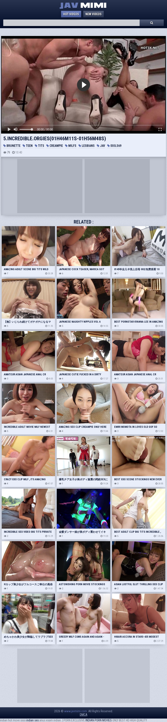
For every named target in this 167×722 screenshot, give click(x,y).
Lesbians (88, 145)
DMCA (83, 714)
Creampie (56, 145)
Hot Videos (71, 14)
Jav (102, 145)
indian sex (32, 720)
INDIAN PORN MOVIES (98, 720)
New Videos (93, 14)
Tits (40, 145)
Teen (29, 145)
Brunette (13, 145)
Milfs (72, 145)
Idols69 (115, 145)
